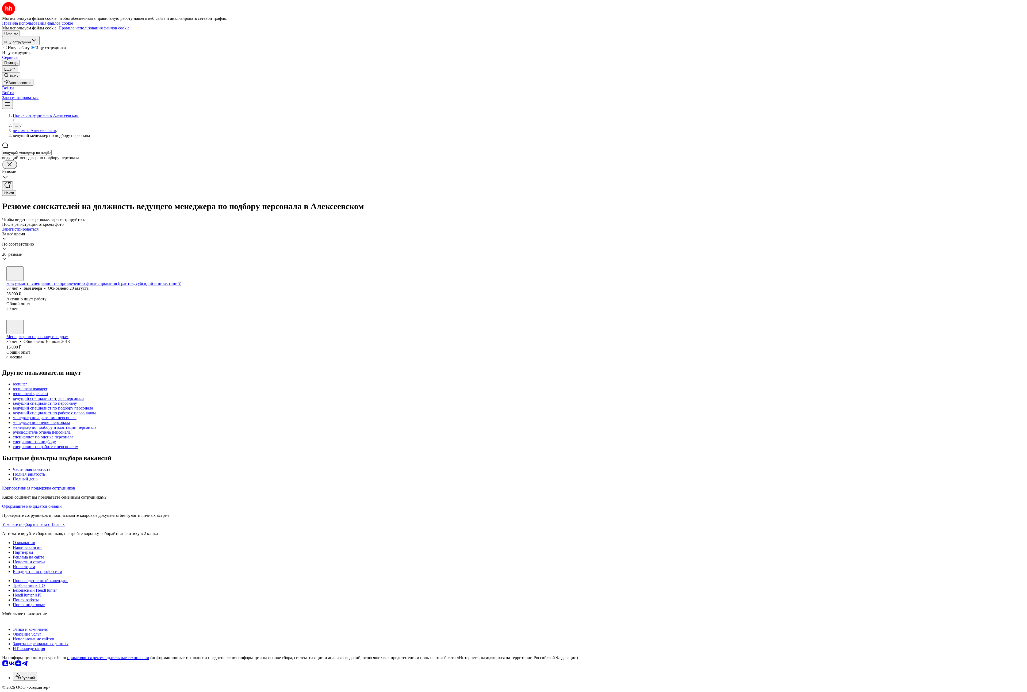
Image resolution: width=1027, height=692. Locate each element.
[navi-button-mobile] (7, 104)
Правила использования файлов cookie (94, 28)
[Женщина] (15, 327)
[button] (8, 88)
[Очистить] (9, 164)
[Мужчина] (15, 273)
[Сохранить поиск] (7, 185)
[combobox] (27, 152)
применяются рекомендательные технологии (108, 657)
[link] (11, 75)
